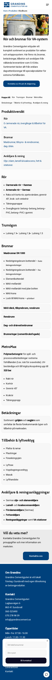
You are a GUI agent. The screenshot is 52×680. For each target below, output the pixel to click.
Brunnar (29, 97)
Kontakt (9, 671)
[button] (47, 4)
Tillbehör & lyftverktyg (23, 103)
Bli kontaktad (26, 660)
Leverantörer (11, 667)
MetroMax (38, 97)
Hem (5, 11)
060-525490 (11, 611)
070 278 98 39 (12, 615)
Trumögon (20, 97)
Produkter (13, 11)
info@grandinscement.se (18, 619)
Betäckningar (7, 103)
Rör (13, 97)
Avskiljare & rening (40, 103)
